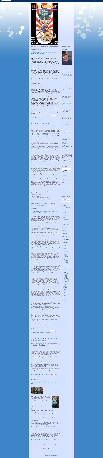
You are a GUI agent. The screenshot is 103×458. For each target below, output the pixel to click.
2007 (64, 293)
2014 (64, 235)
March (65, 251)
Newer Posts (34, 444)
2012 (64, 286)
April (65, 250)
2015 (64, 233)
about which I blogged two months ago (47, 268)
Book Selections (36, 332)
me (71, 101)
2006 (64, 295)
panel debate (67, 94)
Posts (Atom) (47, 448)
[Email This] (51, 78)
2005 (64, 296)
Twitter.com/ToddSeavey (66, 143)
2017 (64, 230)
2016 (64, 232)
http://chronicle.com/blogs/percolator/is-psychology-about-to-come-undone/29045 (44, 75)
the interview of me (67, 122)
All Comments (65, 201)
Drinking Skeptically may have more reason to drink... (66, 256)
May (65, 248)
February (65, 253)
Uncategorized (64, 222)
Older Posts (57, 444)
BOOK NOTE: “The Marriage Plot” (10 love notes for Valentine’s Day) (44, 211)
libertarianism (42, 332)
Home (45, 444)
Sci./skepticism (36, 117)
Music (41, 376)
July (65, 245)
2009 (64, 290)
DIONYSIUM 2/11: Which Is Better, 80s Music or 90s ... (66, 280)
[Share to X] (54, 78)
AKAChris (63, 302)
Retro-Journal (64, 217)
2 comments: (46, 203)
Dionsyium (38, 376)
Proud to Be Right (65, 150)
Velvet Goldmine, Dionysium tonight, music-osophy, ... (66, 275)
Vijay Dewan (52, 62)
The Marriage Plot (44, 223)
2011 (64, 287)
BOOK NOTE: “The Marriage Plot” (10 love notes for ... (67, 270)
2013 (64, 236)
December (66, 237)
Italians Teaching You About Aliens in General (44, 86)
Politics (37, 205)
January (65, 284)
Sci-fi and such (42, 205)
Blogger (56, 455)
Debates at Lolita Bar (65, 210)
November (66, 239)
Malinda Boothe (34, 59)
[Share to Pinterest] (56, 78)
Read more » (33, 328)
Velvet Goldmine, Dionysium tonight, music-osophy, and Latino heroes (44, 339)
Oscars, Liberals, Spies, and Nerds (40, 123)
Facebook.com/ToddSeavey (67, 146)
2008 (64, 292)
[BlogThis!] (52, 78)
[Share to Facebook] (55, 78)
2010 (64, 289)
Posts (64, 199)
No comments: (47, 78)
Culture (34, 205)
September (66, 242)
